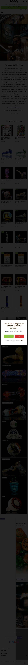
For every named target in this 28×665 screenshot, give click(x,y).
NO (19, 336)
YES (9, 336)
